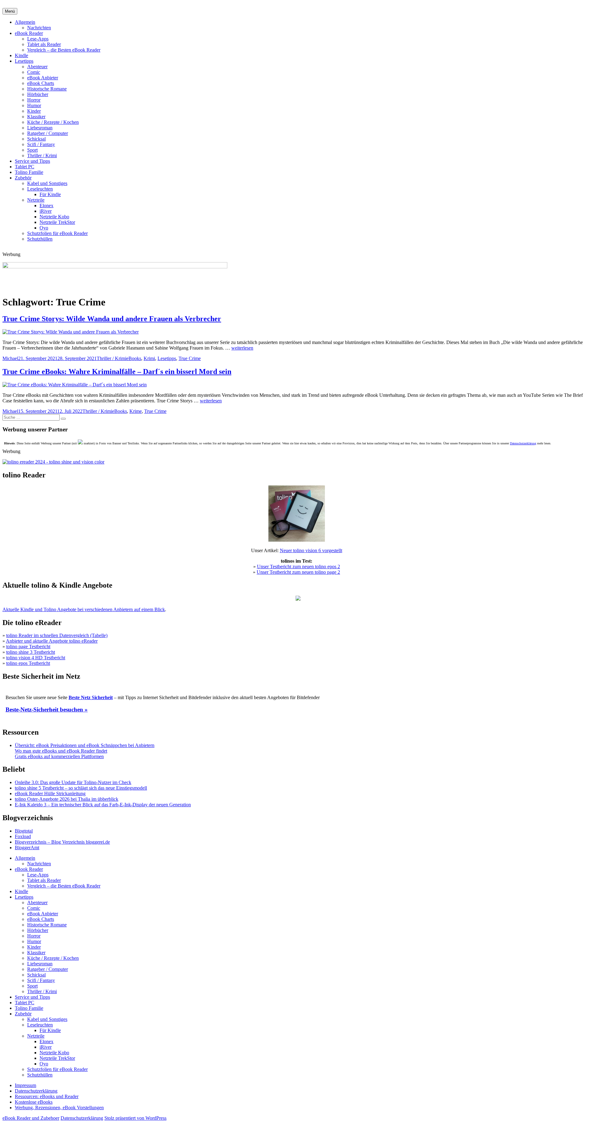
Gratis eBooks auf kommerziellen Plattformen (59, 756)
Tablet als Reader (44, 44)
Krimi (149, 358)
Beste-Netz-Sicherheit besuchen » (47, 709)
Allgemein (25, 22)
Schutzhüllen (40, 238)
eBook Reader (29, 33)
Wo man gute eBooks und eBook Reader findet (61, 750)
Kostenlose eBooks (34, 1102)
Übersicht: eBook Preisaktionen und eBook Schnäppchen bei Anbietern (84, 745)
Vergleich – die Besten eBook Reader (63, 49)
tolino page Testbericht (28, 646)
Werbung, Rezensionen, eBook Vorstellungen (59, 1107)
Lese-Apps (37, 38)
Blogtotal (24, 830)
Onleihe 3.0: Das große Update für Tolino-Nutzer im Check (73, 782)
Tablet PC (24, 166)
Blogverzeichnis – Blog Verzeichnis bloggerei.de (62, 842)
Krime (135, 411)
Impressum (25, 1085)
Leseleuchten (40, 188)
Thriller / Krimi (42, 155)
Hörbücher (37, 94)
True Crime (190, 358)
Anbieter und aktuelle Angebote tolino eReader (52, 641)
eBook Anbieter (42, 77)
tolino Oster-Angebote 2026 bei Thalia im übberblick (66, 799)
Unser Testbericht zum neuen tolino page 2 (298, 572)
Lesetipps (24, 61)
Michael (10, 358)
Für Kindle (50, 194)
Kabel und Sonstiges (47, 183)
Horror (33, 100)
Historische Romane (47, 88)
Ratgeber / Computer (47, 133)
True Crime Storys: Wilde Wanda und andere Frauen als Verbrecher (111, 319)
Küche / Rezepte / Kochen (53, 122)
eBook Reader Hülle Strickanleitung (50, 793)
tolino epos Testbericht (28, 663)
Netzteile (35, 200)
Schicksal (36, 138)
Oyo (44, 227)
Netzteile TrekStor (57, 222)
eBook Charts (40, 83)
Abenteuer (37, 66)
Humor (34, 105)
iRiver (46, 211)
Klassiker (36, 116)
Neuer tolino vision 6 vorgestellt (311, 550)
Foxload (23, 836)
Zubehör (23, 177)
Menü (10, 11)
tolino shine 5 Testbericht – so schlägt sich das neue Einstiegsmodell (81, 788)
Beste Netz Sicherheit (91, 697)
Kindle (21, 55)
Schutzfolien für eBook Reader (57, 233)
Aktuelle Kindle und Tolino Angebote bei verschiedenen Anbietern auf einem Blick (83, 609)
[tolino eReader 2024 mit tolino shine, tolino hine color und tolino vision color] (53, 461)
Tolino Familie (29, 172)
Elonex (46, 205)
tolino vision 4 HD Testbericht (35, 657)
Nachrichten (39, 27)
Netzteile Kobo (54, 216)
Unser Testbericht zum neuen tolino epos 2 (298, 566)
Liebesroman (40, 127)
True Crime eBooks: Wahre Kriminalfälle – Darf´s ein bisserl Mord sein (116, 371)
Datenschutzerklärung (523, 443)
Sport (32, 150)
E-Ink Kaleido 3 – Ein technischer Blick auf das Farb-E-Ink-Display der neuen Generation (103, 804)
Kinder (34, 111)
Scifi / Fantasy (41, 144)
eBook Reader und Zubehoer (30, 1118)
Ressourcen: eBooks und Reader (46, 1096)
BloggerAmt (27, 847)
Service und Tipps (32, 161)
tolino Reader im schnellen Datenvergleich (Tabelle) (56, 635)
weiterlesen (242, 347)
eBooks (133, 358)
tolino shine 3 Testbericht (30, 652)
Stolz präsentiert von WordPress (135, 1118)
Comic (33, 72)
